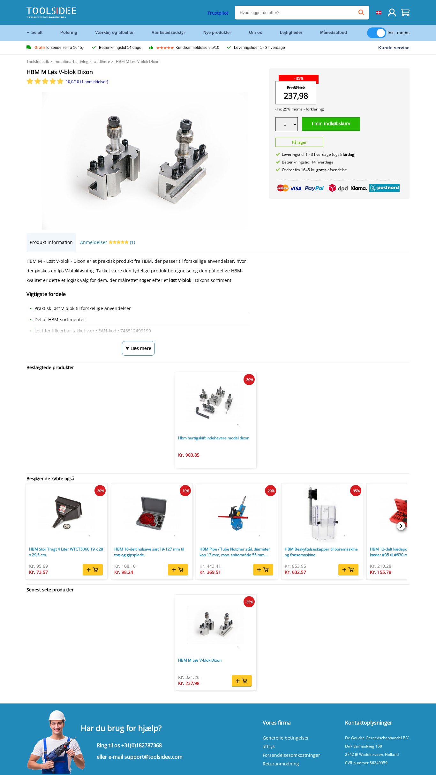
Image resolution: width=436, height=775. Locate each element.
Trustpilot (217, 13)
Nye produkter (217, 32)
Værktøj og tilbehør (114, 32)
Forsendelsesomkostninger (291, 755)
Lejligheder (291, 32)
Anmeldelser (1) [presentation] (107, 242)
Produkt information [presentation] (51, 242)
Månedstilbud (333, 32)
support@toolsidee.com (153, 756)
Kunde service (394, 47)
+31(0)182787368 (141, 745)
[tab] (51, 242)
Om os (255, 32)
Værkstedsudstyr (168, 32)
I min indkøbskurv (331, 123)
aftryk (269, 746)
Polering (68, 32)
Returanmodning (281, 764)
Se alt (36, 32)
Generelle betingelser (286, 738)
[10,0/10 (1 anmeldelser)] (45, 83)
